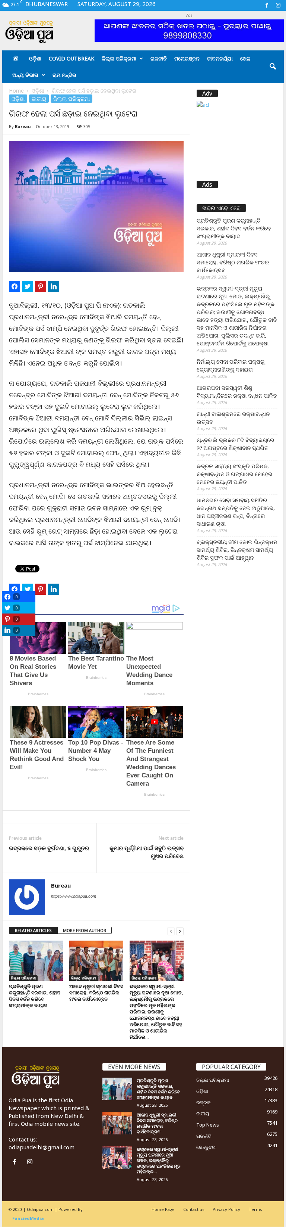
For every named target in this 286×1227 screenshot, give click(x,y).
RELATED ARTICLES (33, 930)
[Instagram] (278, 5)
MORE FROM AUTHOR (84, 930)
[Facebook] (266, 5)
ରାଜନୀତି (158, 58)
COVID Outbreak (71, 58)
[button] (272, 67)
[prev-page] (171, 931)
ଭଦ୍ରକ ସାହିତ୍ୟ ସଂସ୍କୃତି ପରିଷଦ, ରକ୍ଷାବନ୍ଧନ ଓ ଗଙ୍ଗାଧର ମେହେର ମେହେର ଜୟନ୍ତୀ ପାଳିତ (234, 473)
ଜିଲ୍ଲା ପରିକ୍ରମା (119, 58)
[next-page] (180, 931)
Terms (255, 1209)
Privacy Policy (226, 1209)
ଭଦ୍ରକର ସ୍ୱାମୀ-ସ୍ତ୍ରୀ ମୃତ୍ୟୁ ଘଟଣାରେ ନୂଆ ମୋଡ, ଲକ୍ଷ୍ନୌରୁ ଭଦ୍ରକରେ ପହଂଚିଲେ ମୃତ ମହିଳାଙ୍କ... (159, 1160)
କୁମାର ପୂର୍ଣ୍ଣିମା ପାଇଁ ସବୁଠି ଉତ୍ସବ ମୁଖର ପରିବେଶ (146, 852)
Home (16, 90)
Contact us (193, 1209)
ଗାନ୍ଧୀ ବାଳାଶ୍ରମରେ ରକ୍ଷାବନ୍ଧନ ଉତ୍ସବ (233, 417)
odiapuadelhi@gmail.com (41, 1147)
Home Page (163, 1209)
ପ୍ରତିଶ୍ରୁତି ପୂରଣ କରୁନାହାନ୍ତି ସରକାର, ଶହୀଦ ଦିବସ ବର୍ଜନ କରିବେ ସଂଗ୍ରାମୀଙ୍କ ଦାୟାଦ (34, 996)
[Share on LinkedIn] (53, 286)
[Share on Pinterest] (40, 286)
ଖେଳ (245, 58)
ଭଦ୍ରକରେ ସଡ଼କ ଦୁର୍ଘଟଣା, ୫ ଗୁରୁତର (49, 848)
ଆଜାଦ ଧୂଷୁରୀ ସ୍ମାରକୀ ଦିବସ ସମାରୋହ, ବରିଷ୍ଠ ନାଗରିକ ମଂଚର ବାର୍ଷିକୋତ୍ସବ (96, 992)
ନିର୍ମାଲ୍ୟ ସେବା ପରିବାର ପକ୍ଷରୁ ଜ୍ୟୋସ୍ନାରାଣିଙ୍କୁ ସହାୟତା (230, 365)
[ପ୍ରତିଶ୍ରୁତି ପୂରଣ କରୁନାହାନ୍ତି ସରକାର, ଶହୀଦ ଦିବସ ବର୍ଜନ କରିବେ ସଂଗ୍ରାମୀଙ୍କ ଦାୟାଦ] (36, 961)
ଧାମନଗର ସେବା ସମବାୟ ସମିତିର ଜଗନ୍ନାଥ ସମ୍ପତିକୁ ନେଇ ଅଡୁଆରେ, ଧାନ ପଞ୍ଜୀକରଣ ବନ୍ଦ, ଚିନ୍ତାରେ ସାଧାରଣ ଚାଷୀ (236, 511)
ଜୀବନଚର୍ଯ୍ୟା (220, 58)
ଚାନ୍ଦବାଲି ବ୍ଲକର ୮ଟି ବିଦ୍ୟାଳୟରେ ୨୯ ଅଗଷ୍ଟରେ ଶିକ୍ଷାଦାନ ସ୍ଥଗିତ (235, 443)
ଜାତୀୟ (39, 98)
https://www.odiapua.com (73, 896)
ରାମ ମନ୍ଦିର (64, 74)
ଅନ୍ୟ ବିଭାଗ (25, 74)
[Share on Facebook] (14, 286)
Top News (207, 1124)
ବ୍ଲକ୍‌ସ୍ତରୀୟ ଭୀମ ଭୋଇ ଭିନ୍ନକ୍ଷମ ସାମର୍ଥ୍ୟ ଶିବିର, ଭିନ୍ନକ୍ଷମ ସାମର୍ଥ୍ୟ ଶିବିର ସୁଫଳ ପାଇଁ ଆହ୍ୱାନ (237, 549)
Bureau (23, 126)
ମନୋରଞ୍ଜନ (187, 58)
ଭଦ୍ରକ (203, 1102)
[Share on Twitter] (27, 286)
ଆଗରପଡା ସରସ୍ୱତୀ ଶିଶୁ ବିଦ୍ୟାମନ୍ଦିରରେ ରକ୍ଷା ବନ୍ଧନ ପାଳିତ (237, 391)
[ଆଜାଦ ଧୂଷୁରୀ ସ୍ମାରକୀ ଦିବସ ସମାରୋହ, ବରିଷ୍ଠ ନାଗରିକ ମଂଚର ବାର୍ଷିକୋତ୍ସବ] (96, 961)
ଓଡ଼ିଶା (35, 58)
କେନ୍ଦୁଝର (206, 1147)
